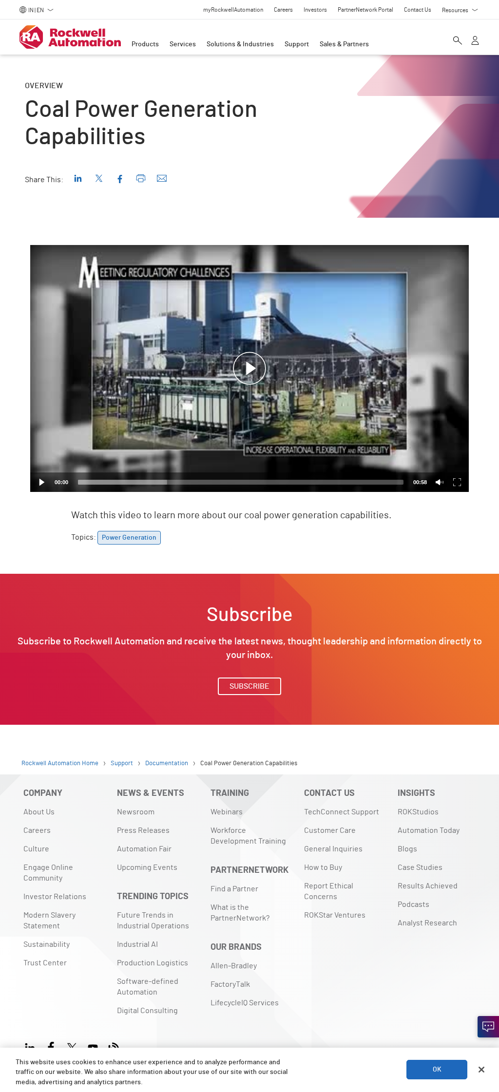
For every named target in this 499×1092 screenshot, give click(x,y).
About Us (39, 812)
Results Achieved (428, 886)
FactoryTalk (230, 984)
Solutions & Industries (240, 44)
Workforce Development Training (248, 836)
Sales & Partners (344, 44)
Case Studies (420, 867)
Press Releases (143, 830)
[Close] (481, 1069)
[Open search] (457, 41)
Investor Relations (54, 897)
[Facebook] (50, 1046)
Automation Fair (144, 849)
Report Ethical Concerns (328, 891)
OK (437, 1069)
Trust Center (45, 963)
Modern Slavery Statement (49, 920)
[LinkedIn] (31, 1046)
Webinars (227, 812)
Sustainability (46, 944)
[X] (71, 1046)
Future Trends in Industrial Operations (153, 920)
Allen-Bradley (234, 966)
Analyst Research (427, 923)
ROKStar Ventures (334, 915)
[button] (249, 368)
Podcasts (413, 904)
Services (183, 44)
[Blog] (113, 1046)
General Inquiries (333, 849)
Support (297, 44)
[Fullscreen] (457, 482)
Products (145, 44)
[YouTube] (92, 1046)
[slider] (240, 482)
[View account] (475, 41)
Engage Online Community (48, 873)
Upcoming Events (147, 867)
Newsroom (135, 812)
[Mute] (439, 482)
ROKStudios (418, 812)
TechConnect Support (341, 812)
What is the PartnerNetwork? (240, 913)
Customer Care (330, 830)
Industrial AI (137, 944)
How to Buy (323, 867)
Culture (36, 849)
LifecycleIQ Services (245, 1003)
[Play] (42, 482)
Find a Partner (234, 889)
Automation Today (429, 830)
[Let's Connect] (488, 1026)
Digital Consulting (147, 1011)
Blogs (407, 849)
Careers (37, 830)
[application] (249, 368)
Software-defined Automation (147, 987)
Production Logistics (152, 963)
